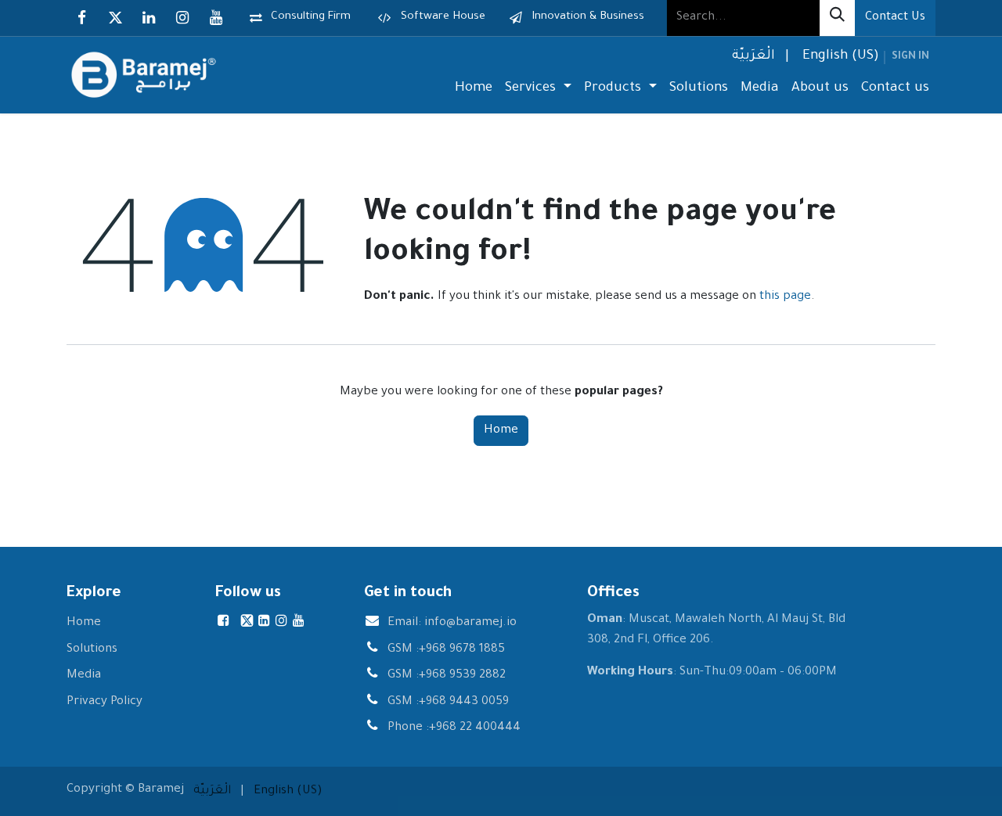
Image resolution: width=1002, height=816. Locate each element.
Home (501, 430)
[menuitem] (752, 57)
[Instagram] (182, 18)
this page (785, 297)
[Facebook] (81, 18)
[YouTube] (216, 18)
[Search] (837, 18)
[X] (115, 18)
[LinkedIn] (149, 18)
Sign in (910, 57)
